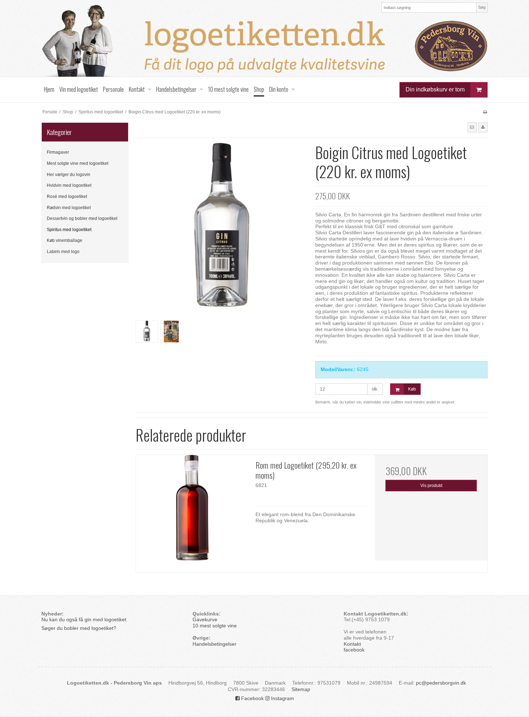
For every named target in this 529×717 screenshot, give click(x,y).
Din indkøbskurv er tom (435, 89)
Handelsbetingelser (214, 644)
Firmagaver (58, 152)
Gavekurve (205, 619)
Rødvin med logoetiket (69, 207)
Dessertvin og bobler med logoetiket (82, 218)
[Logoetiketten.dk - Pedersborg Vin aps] (264, 41)
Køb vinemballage (64, 240)
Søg (481, 7)
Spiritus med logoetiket (69, 229)
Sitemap (300, 689)
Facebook (252, 698)
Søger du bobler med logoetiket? (79, 628)
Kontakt (352, 644)
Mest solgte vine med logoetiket (77, 163)
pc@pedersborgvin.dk (441, 683)
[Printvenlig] (485, 111)
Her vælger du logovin (68, 174)
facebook (354, 650)
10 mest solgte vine (215, 625)
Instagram (282, 698)
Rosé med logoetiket (67, 196)
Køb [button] (412, 389)
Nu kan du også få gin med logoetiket (83, 619)
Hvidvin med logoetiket (69, 185)
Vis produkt (431, 485)
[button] (472, 127)
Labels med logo (63, 251)
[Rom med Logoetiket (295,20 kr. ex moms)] (192, 511)
